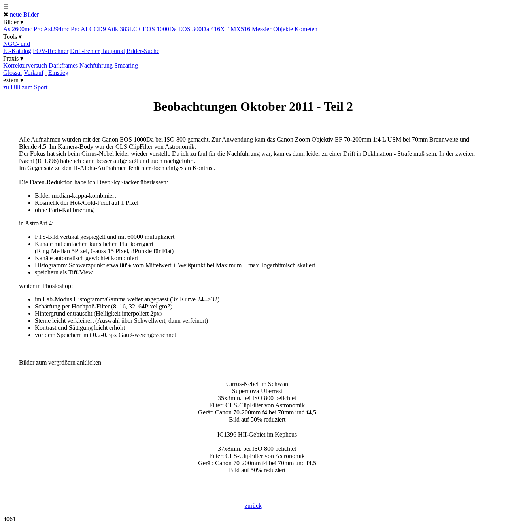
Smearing (126, 65)
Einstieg (58, 72)
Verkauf (33, 72)
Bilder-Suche (142, 50)
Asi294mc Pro (61, 29)
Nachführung (96, 65)
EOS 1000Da (160, 29)
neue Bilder (24, 14)
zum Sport (34, 87)
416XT (220, 29)
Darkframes (63, 65)
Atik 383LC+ (124, 29)
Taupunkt (113, 50)
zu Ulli (11, 87)
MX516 (240, 29)
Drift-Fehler (85, 50)
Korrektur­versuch (25, 65)
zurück (253, 505)
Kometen (306, 29)
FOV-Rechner (50, 50)
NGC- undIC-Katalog (17, 47)
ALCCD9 (93, 29)
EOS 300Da (193, 29)
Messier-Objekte (272, 29)
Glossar (12, 72)
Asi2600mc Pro (22, 29)
